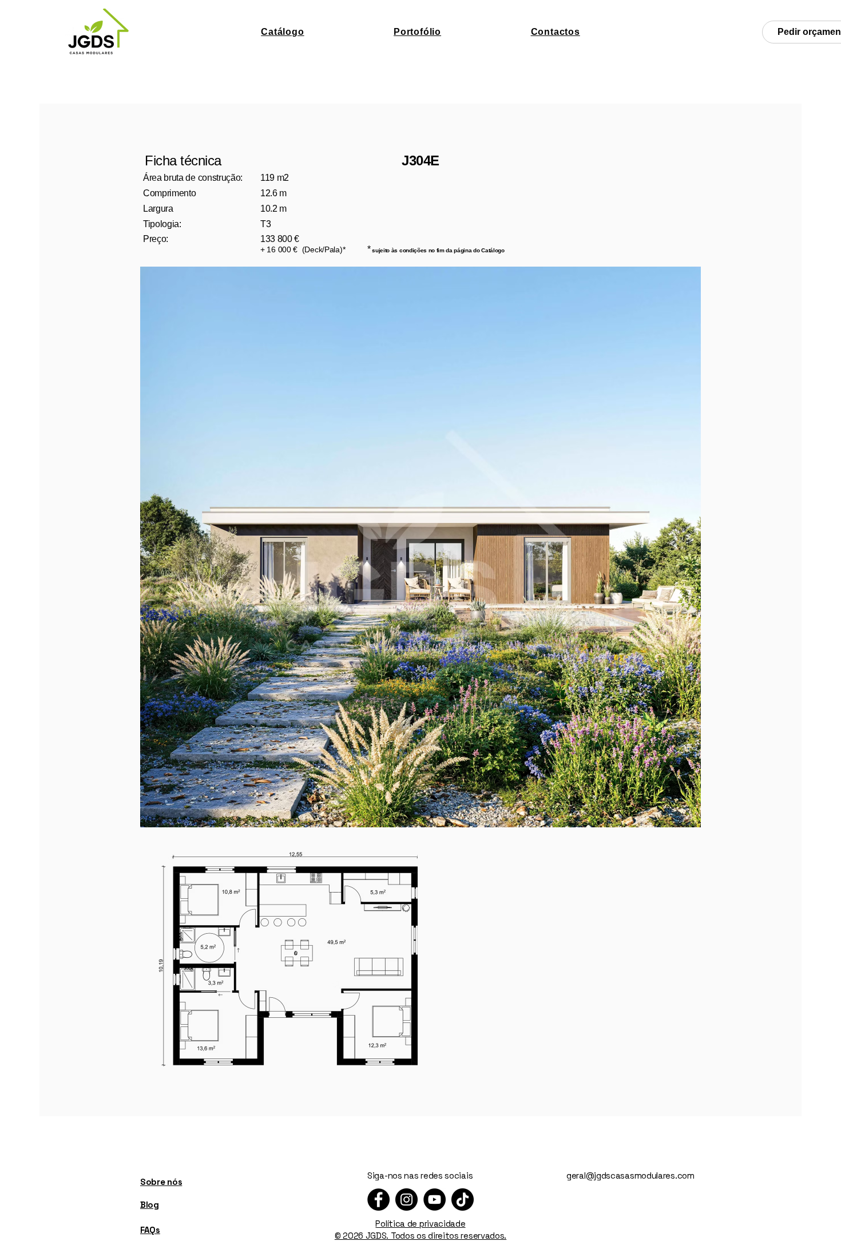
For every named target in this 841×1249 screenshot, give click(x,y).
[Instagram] (406, 1199)
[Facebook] (378, 1199)
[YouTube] (434, 1199)
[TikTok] (462, 1199)
